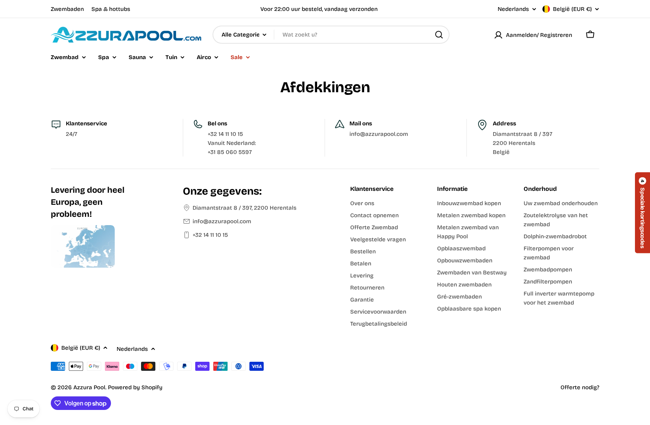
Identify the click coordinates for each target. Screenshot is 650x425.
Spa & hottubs (110, 9)
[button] (642, 212)
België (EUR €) (572, 9)
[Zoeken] (438, 34)
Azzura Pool (89, 387)
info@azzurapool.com (222, 221)
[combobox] (331, 35)
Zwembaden (67, 9)
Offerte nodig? (579, 387)
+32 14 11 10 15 (210, 235)
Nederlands (513, 9)
